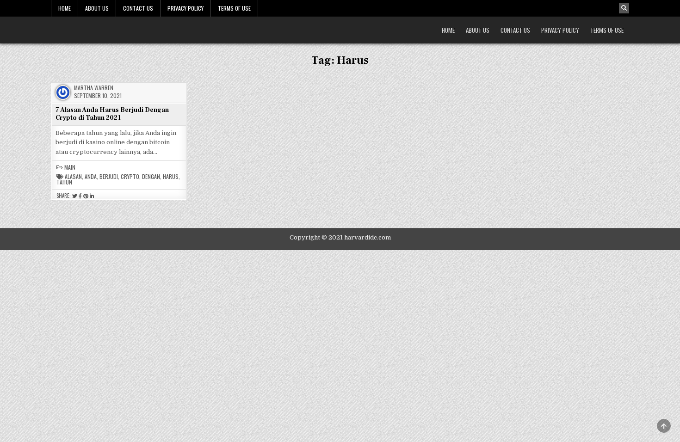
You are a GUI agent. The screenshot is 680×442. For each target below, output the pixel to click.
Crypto (130, 176)
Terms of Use (234, 8)
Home (64, 8)
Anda (91, 176)
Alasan (73, 176)
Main (69, 167)
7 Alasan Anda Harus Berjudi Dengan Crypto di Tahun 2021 (112, 114)
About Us (97, 8)
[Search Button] (624, 8)
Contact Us (138, 8)
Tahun (64, 182)
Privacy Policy (185, 8)
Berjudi (108, 176)
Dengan (151, 176)
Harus (171, 176)
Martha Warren (93, 88)
